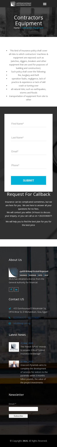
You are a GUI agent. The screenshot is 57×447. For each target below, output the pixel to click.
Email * (12, 403)
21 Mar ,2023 (26, 343)
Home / (17, 27)
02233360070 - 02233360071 (27, 317)
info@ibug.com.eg (22, 323)
